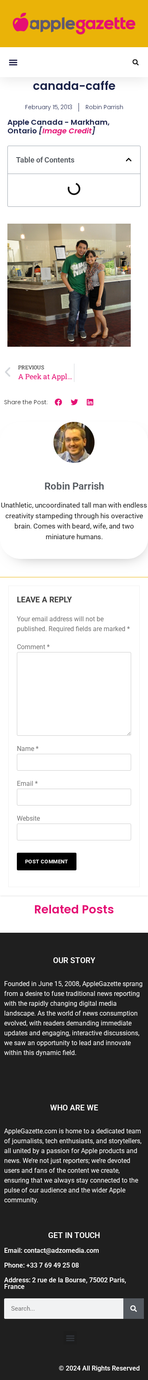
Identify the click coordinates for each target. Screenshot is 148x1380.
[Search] (133, 1308)
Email (27, 783)
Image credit (67, 131)
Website (28, 818)
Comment (33, 647)
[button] (13, 62)
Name (28, 749)
